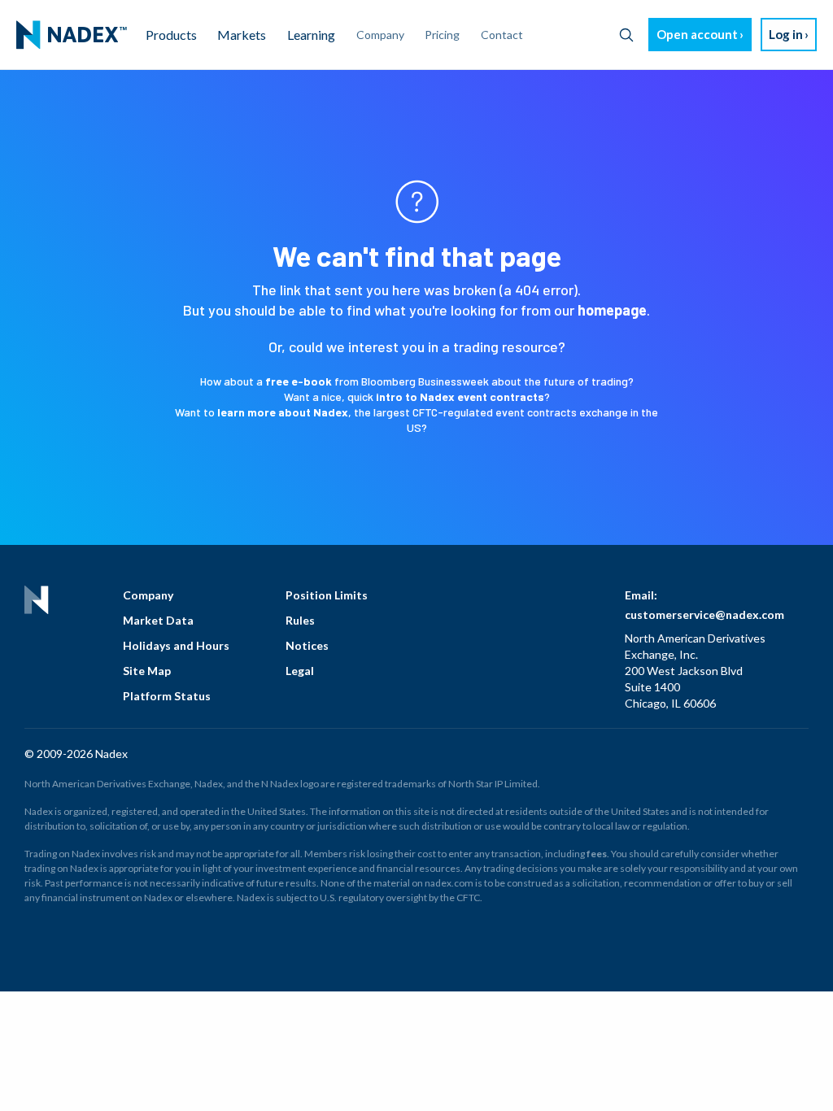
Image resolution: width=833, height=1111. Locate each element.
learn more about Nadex (282, 412)
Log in (786, 34)
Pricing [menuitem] (442, 34)
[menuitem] (71, 35)
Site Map (147, 670)
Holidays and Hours (176, 645)
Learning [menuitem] (311, 34)
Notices (307, 645)
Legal (300, 670)
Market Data (158, 620)
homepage (612, 310)
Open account (697, 34)
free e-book (298, 381)
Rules (300, 620)
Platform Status (167, 696)
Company (148, 595)
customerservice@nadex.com (704, 614)
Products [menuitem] (171, 34)
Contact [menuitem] (502, 34)
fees (597, 853)
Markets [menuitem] (241, 34)
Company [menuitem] (380, 34)
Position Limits (327, 595)
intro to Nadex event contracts (460, 396)
